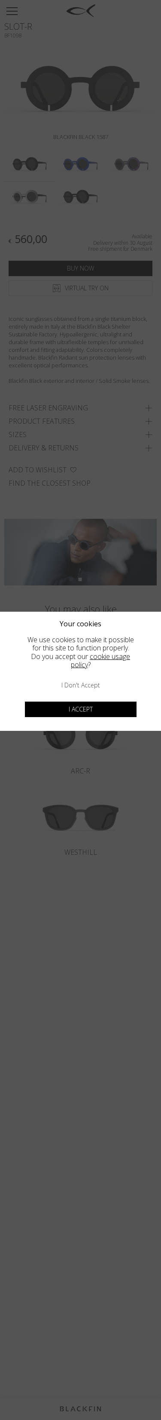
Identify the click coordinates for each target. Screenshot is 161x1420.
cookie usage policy (101, 660)
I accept (81, 709)
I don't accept (80, 685)
